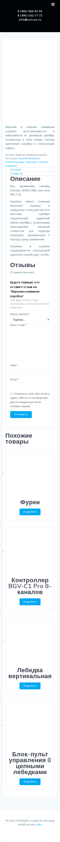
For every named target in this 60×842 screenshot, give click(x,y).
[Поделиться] (1, 837)
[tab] (30, 170)
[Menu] (53, 4)
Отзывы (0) (16, 173)
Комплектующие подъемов (20, 162)
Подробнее (30, 511)
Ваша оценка (20, 314)
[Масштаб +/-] (4, 837)
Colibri (38, 824)
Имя (14, 365)
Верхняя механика (28, 158)
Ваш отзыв (18, 325)
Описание (15, 169)
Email (14, 379)
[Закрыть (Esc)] (0, 837)
